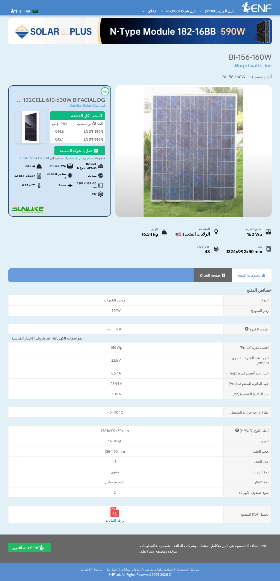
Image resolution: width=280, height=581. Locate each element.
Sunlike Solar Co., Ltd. (87, 105)
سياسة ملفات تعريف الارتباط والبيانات (147, 569)
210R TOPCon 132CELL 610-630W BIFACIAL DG (59, 100)
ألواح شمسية (261, 76)
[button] (32, 11)
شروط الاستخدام (188, 569)
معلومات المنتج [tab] (249, 275)
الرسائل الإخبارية (92, 569)
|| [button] (21, 11)
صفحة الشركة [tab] (210, 275)
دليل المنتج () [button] (219, 11)
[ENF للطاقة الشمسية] (257, 7)
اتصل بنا (112, 569)
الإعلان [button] (152, 11)
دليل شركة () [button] (180, 11)
